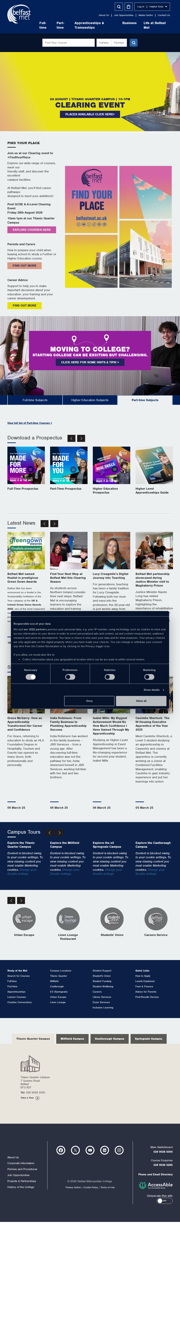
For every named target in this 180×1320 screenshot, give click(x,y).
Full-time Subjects (35, 400)
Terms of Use (108, 1187)
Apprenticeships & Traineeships (89, 25)
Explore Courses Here (32, 230)
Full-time (42, 25)
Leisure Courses (16, 997)
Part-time (60, 25)
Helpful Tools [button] (156, 6)
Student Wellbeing (103, 986)
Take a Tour (27, 1097)
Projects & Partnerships (21, 1181)
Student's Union (102, 975)
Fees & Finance (144, 986)
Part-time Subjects (145, 400)
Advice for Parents (145, 991)
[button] (165, 1201)
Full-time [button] (104, 42)
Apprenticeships (16, 991)
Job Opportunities (123, 15)
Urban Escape (58, 997)
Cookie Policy (90, 1187)
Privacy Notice (73, 1187)
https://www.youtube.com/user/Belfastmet (90, 1150)
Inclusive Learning (103, 1007)
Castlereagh (57, 986)
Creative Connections (19, 1002)
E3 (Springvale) (59, 991)
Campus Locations (60, 970)
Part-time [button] (119, 42)
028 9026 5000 (163, 1152)
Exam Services (101, 1002)
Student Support (102, 970)
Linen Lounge (58, 1002)
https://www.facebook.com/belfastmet (60, 1150)
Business (129, 23)
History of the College (20, 1187)
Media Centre (146, 15)
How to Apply (142, 975)
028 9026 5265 (163, 1165)
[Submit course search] (134, 43)
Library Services (102, 997)
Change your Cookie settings (22, 872)
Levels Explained (144, 981)
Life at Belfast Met (155, 25)
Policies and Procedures (22, 1169)
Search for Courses (18, 975)
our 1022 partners (35, 629)
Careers (97, 991)
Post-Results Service (147, 997)
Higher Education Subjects (89, 400)
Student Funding (102, 981)
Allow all (141, 701)
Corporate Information (20, 1163)
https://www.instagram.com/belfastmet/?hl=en (119, 1150)
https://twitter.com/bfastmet (75, 1150)
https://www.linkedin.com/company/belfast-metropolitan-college (104, 1150)
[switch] (70, 677)
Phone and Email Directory (155, 1174)
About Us (104, 15)
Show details (152, 689)
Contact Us (164, 15)
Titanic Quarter (58, 975)
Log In (140, 6)
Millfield (54, 981)
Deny (89, 701)
